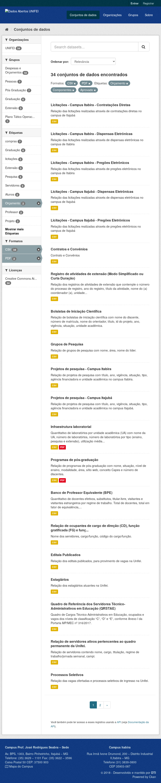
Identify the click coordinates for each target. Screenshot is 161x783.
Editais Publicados (65, 554)
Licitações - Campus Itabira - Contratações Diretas (90, 104)
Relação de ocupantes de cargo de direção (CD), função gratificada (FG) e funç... (95, 527)
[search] (143, 47)
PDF (62, 447)
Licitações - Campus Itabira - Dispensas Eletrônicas (91, 133)
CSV (54, 121)
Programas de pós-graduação (74, 459)
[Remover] (75, 83)
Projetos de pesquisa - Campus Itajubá (81, 397)
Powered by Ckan (144, 777)
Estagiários (60, 579)
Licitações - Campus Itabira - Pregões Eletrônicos (90, 162)
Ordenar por (59, 61)
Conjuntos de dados (83, 15)
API (119, 722)
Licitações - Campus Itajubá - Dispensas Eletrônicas (92, 191)
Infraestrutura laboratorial (71, 426)
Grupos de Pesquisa (67, 344)
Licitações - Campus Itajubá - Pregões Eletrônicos (90, 220)
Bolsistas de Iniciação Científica (76, 311)
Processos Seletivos (67, 674)
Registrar (148, 3)
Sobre (149, 15)
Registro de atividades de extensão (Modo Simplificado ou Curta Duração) (97, 276)
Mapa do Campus (21, 766)
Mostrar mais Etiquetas (14, 231)
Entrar (135, 3)
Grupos (133, 15)
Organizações (112, 15)
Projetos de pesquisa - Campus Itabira (81, 368)
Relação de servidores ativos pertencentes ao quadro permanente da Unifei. (93, 643)
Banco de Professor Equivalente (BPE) (81, 492)
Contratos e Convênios (69, 249)
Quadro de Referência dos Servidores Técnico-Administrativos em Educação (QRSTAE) (88, 606)
